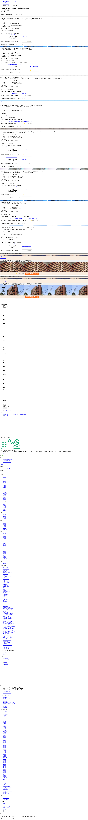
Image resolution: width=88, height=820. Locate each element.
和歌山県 (5, 529)
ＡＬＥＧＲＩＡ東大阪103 (11, 93)
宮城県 (4, 485)
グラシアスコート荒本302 (11, 157)
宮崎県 (4, 557)
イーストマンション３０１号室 (14, 64)
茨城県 (4, 497)
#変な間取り (5, 612)
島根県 (4, 536)
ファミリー (5, 581)
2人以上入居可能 (6, 582)
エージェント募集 (7, 787)
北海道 (4, 477)
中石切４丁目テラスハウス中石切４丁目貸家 (10, 121)
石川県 (4, 506)
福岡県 (4, 551)
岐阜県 (4, 517)
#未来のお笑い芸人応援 (8, 613)
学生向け (5, 584)
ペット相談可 (6, 567)
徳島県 (4, 546)
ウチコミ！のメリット (5, 468)
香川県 (4, 544)
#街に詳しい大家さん (7, 618)
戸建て (4, 587)
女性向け (5, 577)
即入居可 (5, 592)
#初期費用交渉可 (6, 607)
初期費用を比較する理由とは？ (9, 703)
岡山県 (4, 533)
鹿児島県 (5, 558)
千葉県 (4, 494)
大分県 (4, 556)
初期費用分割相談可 (7, 572)
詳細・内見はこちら (26, 36)
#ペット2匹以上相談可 (7, 609)
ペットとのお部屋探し (7, 705)
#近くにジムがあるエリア (8, 623)
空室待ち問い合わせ (32, 273)
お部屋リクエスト (7, 652)
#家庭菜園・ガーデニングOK (9, 621)
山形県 (4, 486)
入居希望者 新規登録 (7, 459)
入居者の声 (5, 706)
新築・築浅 (5, 570)
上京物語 (5, 707)
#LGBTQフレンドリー (7, 645)
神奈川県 (5, 493)
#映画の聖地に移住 (7, 638)
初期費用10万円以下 (7, 591)
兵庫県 (4, 524)
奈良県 (4, 528)
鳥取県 (4, 537)
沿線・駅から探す (7, 647)
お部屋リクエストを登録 (8, 453)
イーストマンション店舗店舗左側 (15, 218)
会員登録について (7, 699)
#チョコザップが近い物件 (8, 628)
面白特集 (5, 792)
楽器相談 (5, 595)
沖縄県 (4, 563)
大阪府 (4, 2)
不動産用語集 (6, 789)
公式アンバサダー (7, 793)
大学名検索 (5, 714)
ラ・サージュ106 (11, 34)
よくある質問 (6, 798)
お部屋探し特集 (6, 711)
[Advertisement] (44, 426)
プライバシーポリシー (7, 806)
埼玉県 (4, 495)
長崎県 (4, 553)
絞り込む (4, 407)
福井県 (4, 510)
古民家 (4, 589)
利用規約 (5, 805)
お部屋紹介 (5, 715)
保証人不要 (5, 574)
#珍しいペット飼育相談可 (8, 608)
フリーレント (6, 569)
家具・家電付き (6, 599)
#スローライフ (6, 616)
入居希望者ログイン (7, 460)
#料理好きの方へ (6, 624)
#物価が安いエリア (7, 627)
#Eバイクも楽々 (6, 635)
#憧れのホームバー (7, 640)
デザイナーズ (6, 579)
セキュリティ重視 (7, 597)
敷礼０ (4, 571)
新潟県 (4, 507)
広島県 (4, 535)
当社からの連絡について (8, 807)
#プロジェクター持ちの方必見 (9, 636)
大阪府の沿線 (6, 4)
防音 (4, 596)
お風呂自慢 (5, 594)
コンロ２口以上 (6, 585)
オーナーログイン (7, 462)
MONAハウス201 (11, 243)
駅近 (4, 580)
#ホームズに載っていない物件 (9, 630)
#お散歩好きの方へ (7, 643)
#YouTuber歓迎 (6, 633)
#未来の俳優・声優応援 (8, 614)
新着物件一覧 (6, 716)
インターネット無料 (7, 576)
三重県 (4, 518)
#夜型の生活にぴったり (8, 637)
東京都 (4, 492)
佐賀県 (4, 552)
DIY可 (4, 600)
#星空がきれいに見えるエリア (9, 626)
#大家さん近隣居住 (7, 617)
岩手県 (4, 482)
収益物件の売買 (6, 786)
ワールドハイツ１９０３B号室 (11, 186)
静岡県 (4, 516)
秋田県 (4, 483)
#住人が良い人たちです (8, 632)
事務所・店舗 (6, 586)
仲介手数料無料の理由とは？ (9, 702)
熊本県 (4, 555)
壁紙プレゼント (6, 575)
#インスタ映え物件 (7, 622)
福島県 (4, 487)
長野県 (4, 505)
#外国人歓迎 (5, 606)
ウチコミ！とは (6, 698)
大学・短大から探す (7, 648)
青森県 (4, 481)
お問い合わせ (6, 799)
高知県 (4, 545)
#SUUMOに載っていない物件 (9, 631)
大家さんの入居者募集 (7, 784)
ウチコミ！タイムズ (7, 783)
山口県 (4, 538)
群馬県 (4, 499)
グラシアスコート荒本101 (11, 146)
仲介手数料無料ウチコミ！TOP (9, 1)
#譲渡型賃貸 (5, 641)
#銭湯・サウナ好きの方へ (8, 619)
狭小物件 (5, 601)
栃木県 (4, 498)
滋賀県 (4, 526)
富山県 (4, 509)
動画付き (5, 590)
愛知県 (4, 514)
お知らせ (5, 788)
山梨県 (4, 504)
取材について (6, 701)
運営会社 (5, 803)
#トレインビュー (6, 642)
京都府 (4, 525)
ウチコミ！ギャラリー (7, 791)
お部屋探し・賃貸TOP (7, 697)
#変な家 (4, 611)
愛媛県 (4, 543)
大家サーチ (5, 654)
